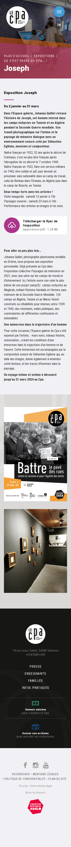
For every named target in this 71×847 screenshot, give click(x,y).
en (59, 24)
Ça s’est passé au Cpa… (24, 61)
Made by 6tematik (35, 792)
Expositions (44, 56)
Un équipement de (35, 806)
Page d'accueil (16, 56)
